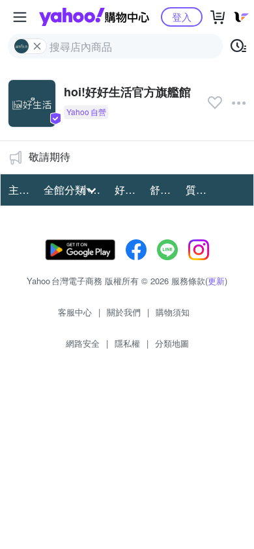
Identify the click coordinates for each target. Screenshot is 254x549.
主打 (18, 189)
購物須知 (173, 312)
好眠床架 (128, 189)
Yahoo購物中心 (94, 17)
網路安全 (83, 343)
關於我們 (124, 312)
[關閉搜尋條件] (37, 46)
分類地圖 (172, 343)
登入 (181, 16)
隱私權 (127, 343)
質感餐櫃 (199, 189)
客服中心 (75, 312)
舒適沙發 (163, 189)
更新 (216, 280)
